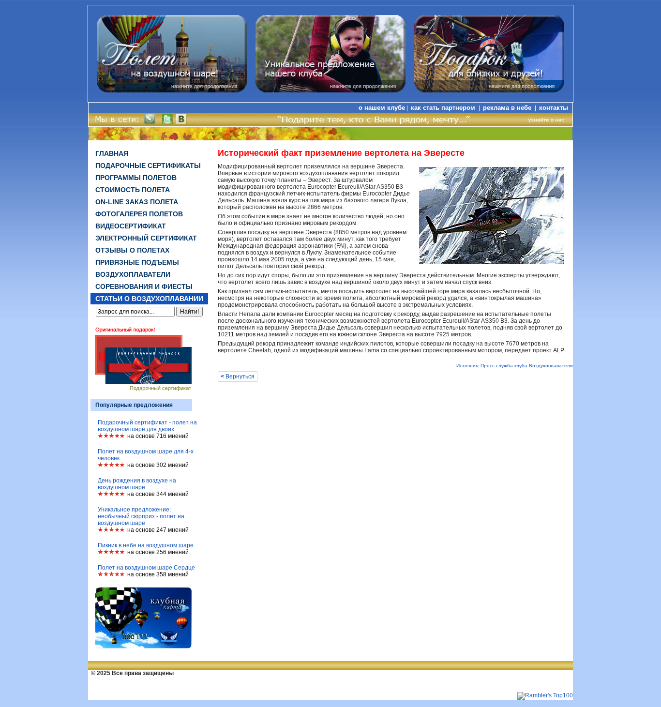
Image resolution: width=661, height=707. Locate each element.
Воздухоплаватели (132, 274)
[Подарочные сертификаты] (489, 90)
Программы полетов (136, 177)
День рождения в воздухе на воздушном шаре (137, 484)
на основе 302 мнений (158, 465)
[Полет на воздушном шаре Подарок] (330, 90)
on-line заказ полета (136, 202)
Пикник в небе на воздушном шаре (146, 545)
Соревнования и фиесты (144, 286)
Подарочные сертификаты (148, 165)
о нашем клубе (382, 107)
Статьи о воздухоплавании (149, 298)
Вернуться (238, 376)
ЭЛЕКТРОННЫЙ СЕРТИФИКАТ (146, 238)
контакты (553, 107)
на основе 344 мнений (158, 494)
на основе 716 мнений (158, 436)
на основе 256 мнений (158, 552)
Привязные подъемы (137, 262)
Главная (111, 153)
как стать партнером (444, 107)
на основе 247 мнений (158, 529)
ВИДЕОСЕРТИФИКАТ (130, 226)
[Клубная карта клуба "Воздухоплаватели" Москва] (143, 648)
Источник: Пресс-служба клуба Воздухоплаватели (514, 365)
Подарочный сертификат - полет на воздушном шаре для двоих (147, 426)
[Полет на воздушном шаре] (172, 90)
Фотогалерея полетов (139, 214)
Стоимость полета (132, 190)
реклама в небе (508, 107)
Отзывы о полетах (132, 250)
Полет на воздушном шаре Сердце (146, 567)
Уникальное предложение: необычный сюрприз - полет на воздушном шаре (141, 516)
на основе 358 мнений (158, 574)
